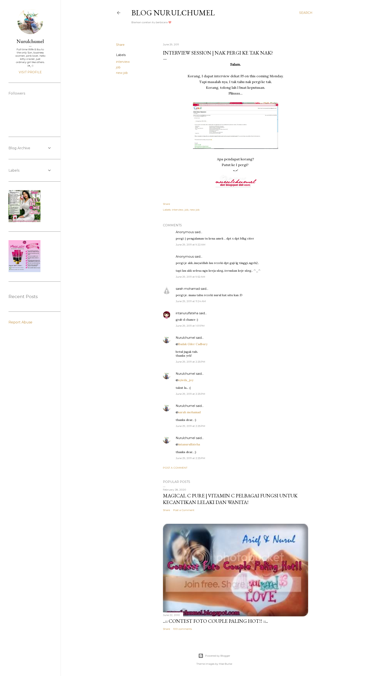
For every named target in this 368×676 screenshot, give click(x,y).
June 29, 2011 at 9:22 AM (190, 244)
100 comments (182, 628)
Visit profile (30, 72)
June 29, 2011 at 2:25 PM (190, 361)
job (118, 67)
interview (123, 62)
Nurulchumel (185, 338)
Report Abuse (20, 322)
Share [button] (120, 45)
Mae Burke (225, 663)
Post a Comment (175, 467)
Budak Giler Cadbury (192, 344)
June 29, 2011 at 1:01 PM (190, 325)
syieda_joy (185, 380)
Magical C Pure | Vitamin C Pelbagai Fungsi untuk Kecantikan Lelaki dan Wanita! (230, 498)
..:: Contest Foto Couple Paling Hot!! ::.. (215, 621)
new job (122, 73)
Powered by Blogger (217, 655)
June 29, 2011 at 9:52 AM (190, 276)
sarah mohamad (188, 289)
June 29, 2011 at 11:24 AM (191, 301)
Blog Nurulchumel (173, 13)
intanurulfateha (187, 313)
